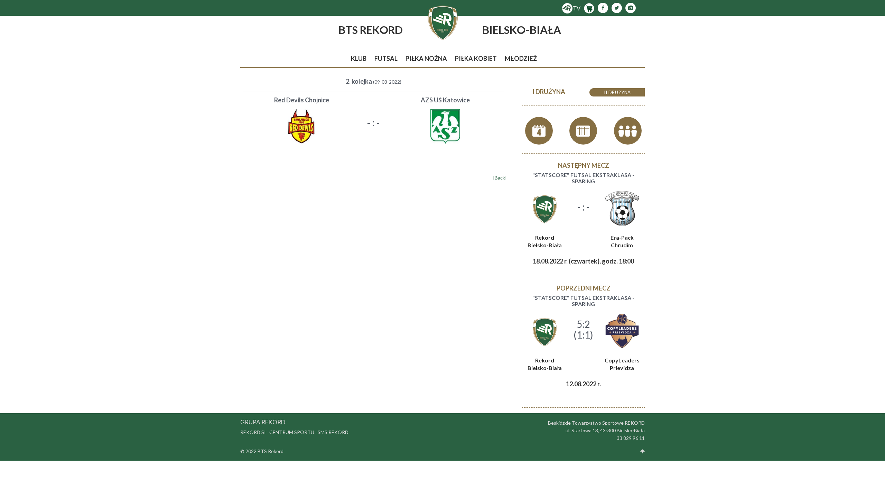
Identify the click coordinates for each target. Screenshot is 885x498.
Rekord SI (253, 432)
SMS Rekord (333, 432)
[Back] (499, 178)
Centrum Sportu (291, 432)
